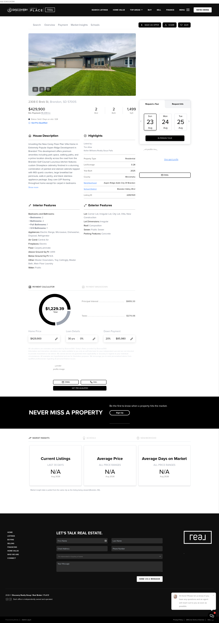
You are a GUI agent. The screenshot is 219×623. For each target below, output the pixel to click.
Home (10, 532)
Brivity (16, 620)
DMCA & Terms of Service (195, 620)
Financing (12, 547)
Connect (11, 558)
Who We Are (13, 554)
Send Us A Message (149, 579)
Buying (10, 540)
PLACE (46, 595)
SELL (159, 10)
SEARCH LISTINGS (100, 10)
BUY (150, 10)
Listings (11, 536)
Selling (10, 543)
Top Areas (135, 10)
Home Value (119, 10)
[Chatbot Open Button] (212, 616)
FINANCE (170, 10)
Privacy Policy (178, 620)
